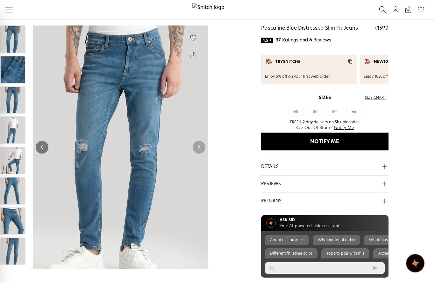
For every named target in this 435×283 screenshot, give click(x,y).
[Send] (375, 268)
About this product (287, 240)
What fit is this (382, 240)
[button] (325, 167)
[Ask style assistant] (415, 263)
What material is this (336, 240)
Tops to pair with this (345, 253)
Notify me (324, 141)
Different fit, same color (291, 253)
